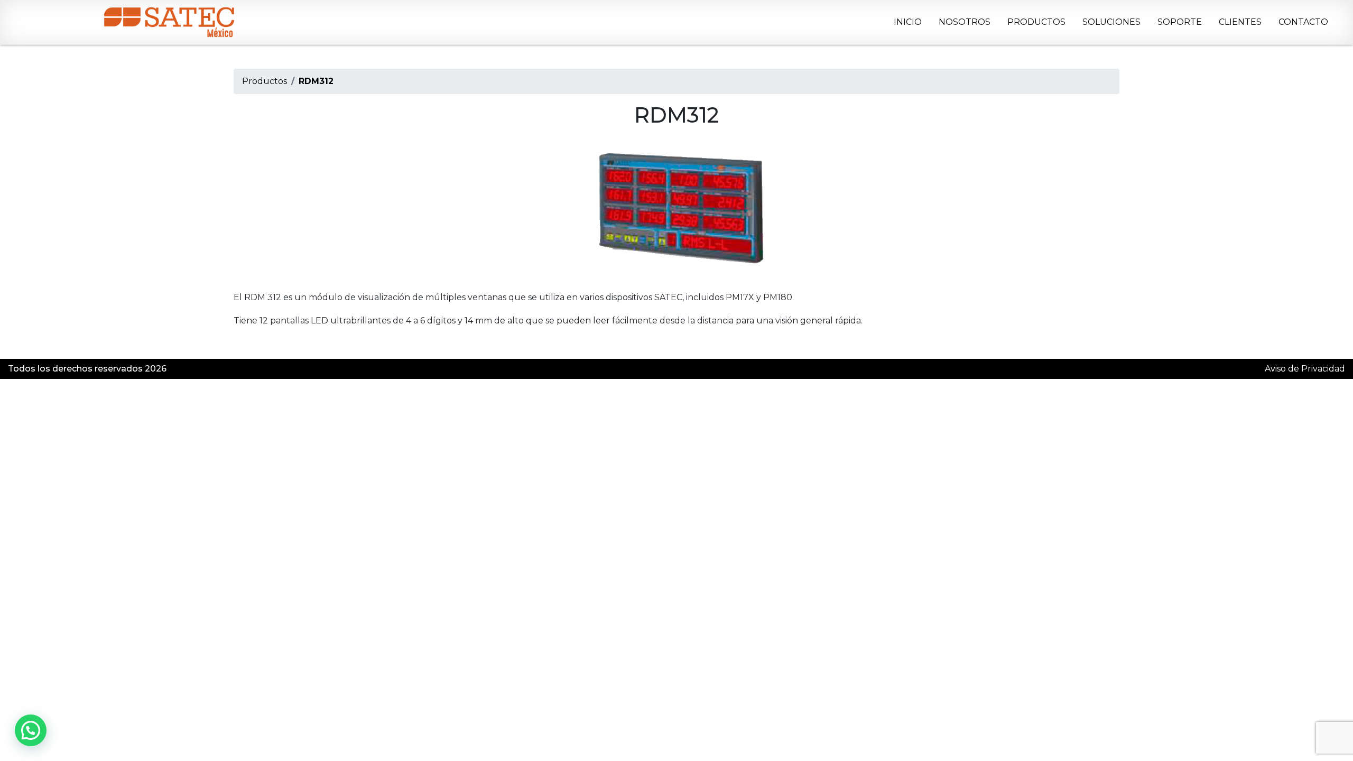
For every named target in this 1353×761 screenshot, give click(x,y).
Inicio (908, 22)
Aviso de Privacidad (1305, 369)
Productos (1036, 22)
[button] (31, 730)
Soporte (1179, 22)
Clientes (1240, 22)
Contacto (1303, 22)
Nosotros (964, 22)
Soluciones (1111, 22)
